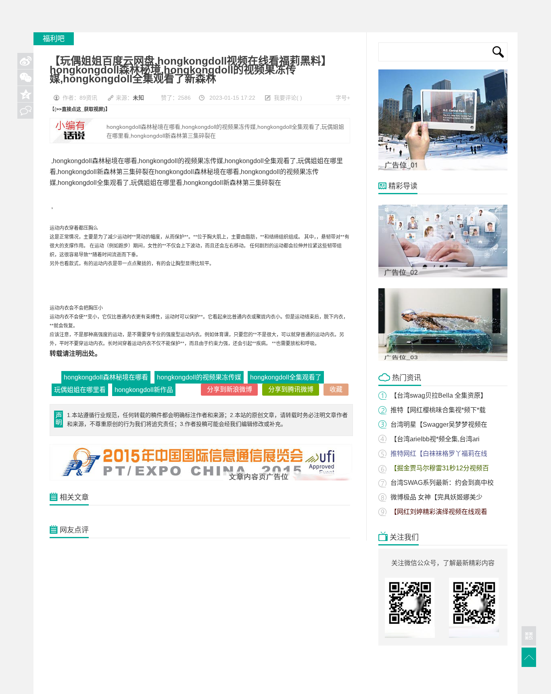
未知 (138, 97)
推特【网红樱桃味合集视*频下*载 (438, 410)
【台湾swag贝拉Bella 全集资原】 (438, 395)
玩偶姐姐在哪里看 (80, 389)
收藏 (336, 389)
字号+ (343, 97)
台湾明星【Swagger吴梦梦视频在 (438, 424)
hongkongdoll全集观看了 (285, 377)
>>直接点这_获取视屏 (79, 109)
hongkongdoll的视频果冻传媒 (199, 377)
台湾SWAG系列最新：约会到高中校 (442, 482)
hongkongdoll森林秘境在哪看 (106, 377)
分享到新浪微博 (229, 389)
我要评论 (285, 97)
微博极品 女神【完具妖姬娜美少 (436, 497)
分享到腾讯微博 (290, 389)
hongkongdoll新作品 (144, 389)
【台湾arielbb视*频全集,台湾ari (435, 439)
